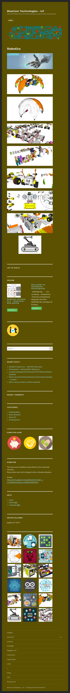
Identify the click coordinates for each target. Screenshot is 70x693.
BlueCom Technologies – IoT (25, 11)
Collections (11, 655)
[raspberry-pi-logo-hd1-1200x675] (30, 556)
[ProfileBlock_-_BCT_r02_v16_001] (45, 615)
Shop (9, 673)
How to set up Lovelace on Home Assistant (24, 382)
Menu (10, 20)
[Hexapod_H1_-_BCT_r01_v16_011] (45, 600)
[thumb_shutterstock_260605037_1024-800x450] (14, 585)
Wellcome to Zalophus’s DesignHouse (38, 287)
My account (11, 682)
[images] (14, 615)
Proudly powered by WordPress (35, 687)
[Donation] (14, 443)
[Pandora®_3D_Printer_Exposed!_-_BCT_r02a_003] (30, 570)
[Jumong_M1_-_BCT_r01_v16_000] (14, 600)
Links (9, 664)
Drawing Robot (14, 412)
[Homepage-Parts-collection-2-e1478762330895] (14, 541)
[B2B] (30, 443)
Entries (13, 502)
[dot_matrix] (45, 541)
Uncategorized (14, 420)
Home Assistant (15, 415)
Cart (8, 677)
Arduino (10, 641)
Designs (10, 633)
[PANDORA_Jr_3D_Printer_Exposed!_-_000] (45, 570)
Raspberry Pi (11, 650)
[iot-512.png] (30, 541)
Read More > (12, 310)
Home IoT (12, 417)
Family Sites (11, 659)
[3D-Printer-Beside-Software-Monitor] (14, 570)
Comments (14, 505)
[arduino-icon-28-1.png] (30, 585)
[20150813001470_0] (45, 585)
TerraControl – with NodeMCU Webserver (24, 369)
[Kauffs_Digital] (45, 556)
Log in (11, 500)
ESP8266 (10, 646)
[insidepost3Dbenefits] (30, 615)
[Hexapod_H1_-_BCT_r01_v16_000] (14, 556)
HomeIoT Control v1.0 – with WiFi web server (16, 301)
